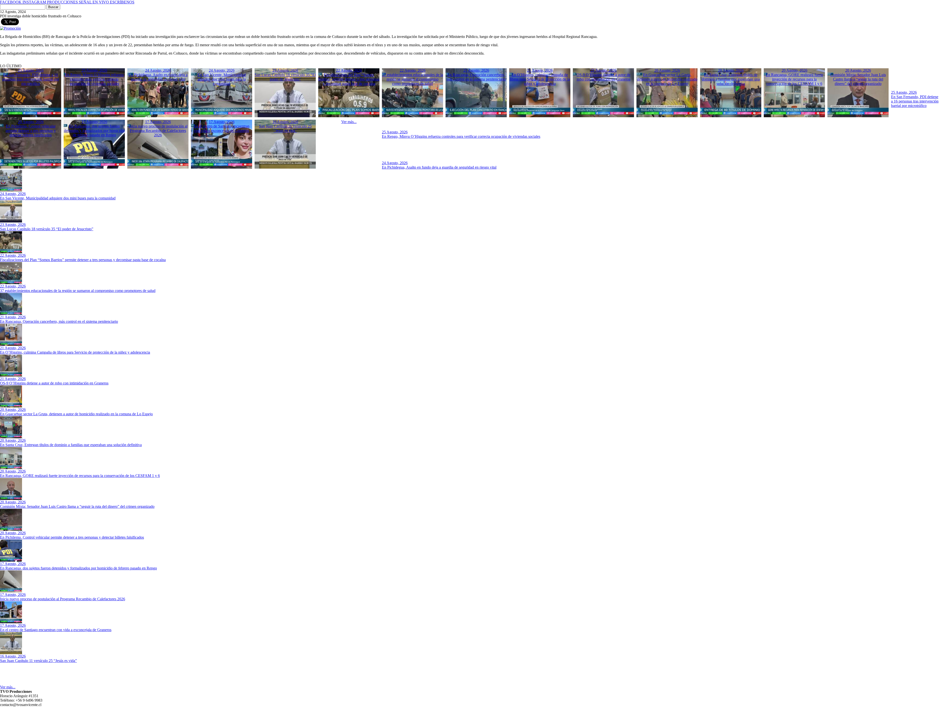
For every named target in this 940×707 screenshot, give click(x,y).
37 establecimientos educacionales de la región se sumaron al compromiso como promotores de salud (77, 291)
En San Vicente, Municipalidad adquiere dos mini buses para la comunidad (58, 198)
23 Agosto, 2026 (13, 224)
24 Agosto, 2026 (395, 163)
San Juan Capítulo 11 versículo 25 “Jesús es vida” (38, 661)
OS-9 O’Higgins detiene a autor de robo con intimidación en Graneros (54, 383)
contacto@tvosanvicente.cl (20, 705)
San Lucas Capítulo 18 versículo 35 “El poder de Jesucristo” (46, 229)
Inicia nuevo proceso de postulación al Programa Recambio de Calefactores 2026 (62, 599)
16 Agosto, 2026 (13, 656)
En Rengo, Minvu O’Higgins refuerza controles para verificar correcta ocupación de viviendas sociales (461, 136)
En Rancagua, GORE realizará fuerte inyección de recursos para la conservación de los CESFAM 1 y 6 (80, 476)
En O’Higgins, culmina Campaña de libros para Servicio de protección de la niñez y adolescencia (75, 352)
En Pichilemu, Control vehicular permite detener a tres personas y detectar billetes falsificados (72, 537)
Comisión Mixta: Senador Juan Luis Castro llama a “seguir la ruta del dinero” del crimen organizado (77, 506)
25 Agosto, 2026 (904, 92)
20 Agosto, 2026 (13, 409)
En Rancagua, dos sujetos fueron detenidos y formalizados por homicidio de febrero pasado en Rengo (78, 568)
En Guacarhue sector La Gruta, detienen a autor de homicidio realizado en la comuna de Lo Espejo (76, 414)
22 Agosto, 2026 (13, 255)
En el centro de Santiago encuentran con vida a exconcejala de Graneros (55, 630)
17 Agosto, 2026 (13, 564)
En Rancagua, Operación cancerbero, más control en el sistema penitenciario (59, 321)
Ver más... (7, 687)
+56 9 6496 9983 (29, 700)
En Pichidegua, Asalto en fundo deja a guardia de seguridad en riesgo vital (439, 167)
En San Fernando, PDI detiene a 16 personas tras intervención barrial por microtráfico (915, 101)
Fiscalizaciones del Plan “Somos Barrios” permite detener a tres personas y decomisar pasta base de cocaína (83, 260)
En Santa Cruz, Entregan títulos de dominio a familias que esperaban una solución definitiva (71, 445)
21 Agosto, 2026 (13, 317)
